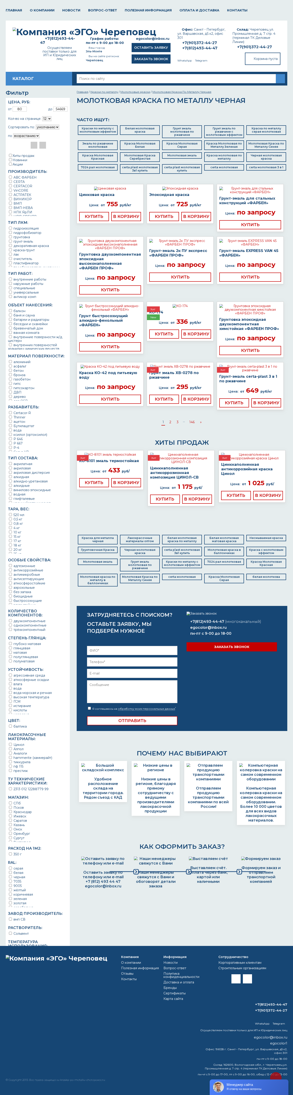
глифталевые (24, 499)
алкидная (21, 477)
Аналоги (20, 753)
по (10, 136)
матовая (20, 652)
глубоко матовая (27, 644)
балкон (19, 311)
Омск (17, 829)
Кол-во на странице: (24, 119)
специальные (24, 288)
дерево (19, 397)
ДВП (17, 392)
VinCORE (20, 190)
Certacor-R (22, 413)
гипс (17, 384)
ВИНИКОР (22, 199)
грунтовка (21, 237)
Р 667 (18, 443)
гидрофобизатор (27, 233)
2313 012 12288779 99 (31, 789)
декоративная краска (31, 246)
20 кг (17, 550)
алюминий (21, 362)
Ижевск (19, 816)
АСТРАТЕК (22, 195)
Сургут (18, 838)
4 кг (16, 528)
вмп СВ (19, 919)
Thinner (19, 417)
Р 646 (18, 439)
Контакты (237, 10)
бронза (19, 375)
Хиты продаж (23, 156)
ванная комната (26, 333)
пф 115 (18, 766)
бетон (18, 370)
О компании (42, 10)
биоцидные (23, 596)
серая (18, 868)
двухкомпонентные (29, 621)
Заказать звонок (151, 59)
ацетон (19, 421)
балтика (20, 726)
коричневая (23, 894)
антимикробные (26, 574)
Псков (18, 807)
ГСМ (17, 701)
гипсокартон (23, 388)
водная (19, 494)
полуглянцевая (25, 657)
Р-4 (16, 448)
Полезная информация (148, 10)
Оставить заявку (151, 48)
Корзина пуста (266, 59)
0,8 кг (18, 523)
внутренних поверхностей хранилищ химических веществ (33, 347)
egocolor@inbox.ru (152, 39)
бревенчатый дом (28, 328)
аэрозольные (24, 587)
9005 (17, 886)
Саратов (20, 820)
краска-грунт (24, 250)
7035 (17, 881)
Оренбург (21, 833)
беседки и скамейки (30, 324)
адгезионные (24, 566)
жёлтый (19, 890)
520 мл (18, 515)
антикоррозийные (28, 570)
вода (17, 430)
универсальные (26, 292)
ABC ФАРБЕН (25, 177)
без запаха (22, 592)
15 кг (17, 536)
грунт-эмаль (23, 241)
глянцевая (21, 648)
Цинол (18, 745)
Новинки (20, 160)
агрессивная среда (29, 675)
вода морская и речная (32, 693)
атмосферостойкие (29, 583)
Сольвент (21, 933)
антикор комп (24, 297)
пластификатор (26, 263)
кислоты (20, 710)
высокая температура (31, 697)
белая (18, 873)
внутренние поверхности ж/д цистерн (35, 339)
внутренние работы (29, 279)
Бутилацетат (23, 426)
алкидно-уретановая (30, 481)
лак (16, 254)
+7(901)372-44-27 (254, 47)
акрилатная (22, 464)
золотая (19, 903)
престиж (20, 771)
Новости (71, 10)
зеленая (20, 899)
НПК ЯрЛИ (22, 212)
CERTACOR (22, 186)
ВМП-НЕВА (23, 208)
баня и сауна (24, 315)
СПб (17, 803)
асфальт (19, 366)
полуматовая (24, 661)
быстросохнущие (27, 600)
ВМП (17, 203)
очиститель (22, 259)
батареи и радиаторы (31, 319)
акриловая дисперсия (31, 472)
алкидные (21, 485)
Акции (18, 164)
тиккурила (21, 762)
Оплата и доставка (199, 10)
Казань (19, 825)
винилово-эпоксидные (32, 490)
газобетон (21, 379)
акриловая (22, 468)
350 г (17, 854)
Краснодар (22, 812)
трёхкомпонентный (29, 630)
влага (17, 684)
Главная (14, 10)
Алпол (18, 749)
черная (19, 877)
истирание (22, 706)
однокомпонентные (29, 625)
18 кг (17, 545)
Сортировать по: (21, 127)
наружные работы (28, 284)
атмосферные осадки (31, 680)
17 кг (17, 541)
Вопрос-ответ (102, 10)
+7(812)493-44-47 (199, 48)
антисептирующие (28, 579)
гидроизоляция (26, 228)
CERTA (19, 182)
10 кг (17, 532)
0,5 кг (17, 519)
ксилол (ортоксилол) (30, 434)
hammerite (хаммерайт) (32, 758)
